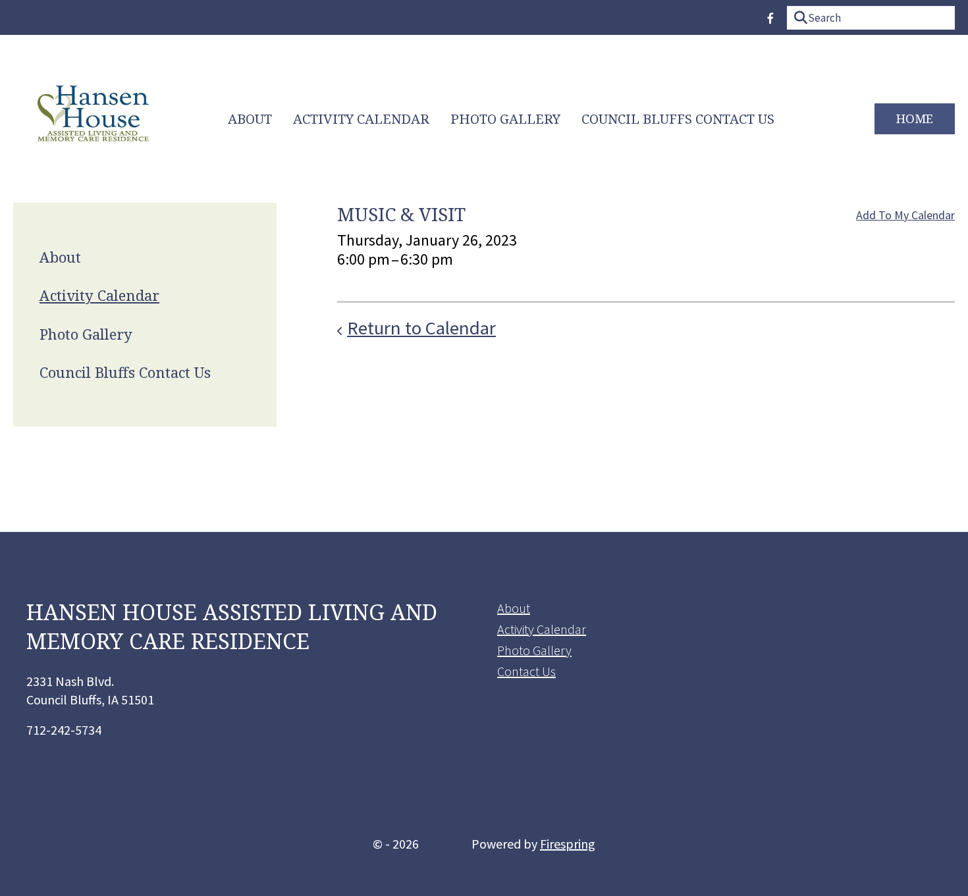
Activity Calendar (361, 119)
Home (914, 118)
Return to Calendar (421, 328)
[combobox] (871, 18)
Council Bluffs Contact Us (677, 119)
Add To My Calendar (905, 215)
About (250, 119)
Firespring (567, 843)
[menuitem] (249, 119)
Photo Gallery (505, 119)
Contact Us (526, 671)
